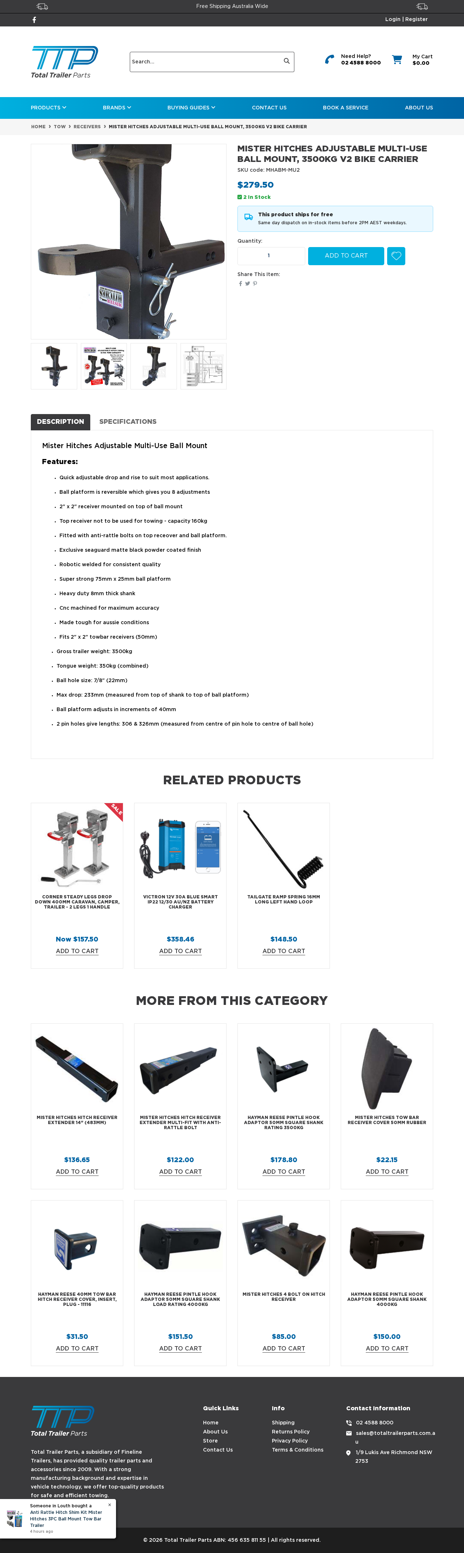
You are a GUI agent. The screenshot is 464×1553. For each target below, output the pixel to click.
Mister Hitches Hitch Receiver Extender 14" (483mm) (77, 1120)
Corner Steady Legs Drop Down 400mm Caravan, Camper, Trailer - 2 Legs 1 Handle (77, 902)
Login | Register (406, 19)
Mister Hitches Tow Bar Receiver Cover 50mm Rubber (387, 1120)
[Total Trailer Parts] (65, 62)
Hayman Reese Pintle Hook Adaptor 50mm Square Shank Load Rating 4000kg (180, 1300)
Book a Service (345, 108)
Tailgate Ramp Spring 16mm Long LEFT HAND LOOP (283, 899)
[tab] (60, 422)
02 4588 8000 (361, 63)
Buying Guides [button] (189, 108)
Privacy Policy (290, 1441)
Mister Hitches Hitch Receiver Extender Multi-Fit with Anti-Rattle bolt (180, 1123)
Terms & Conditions (297, 1450)
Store (210, 1441)
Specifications (128, 422)
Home (211, 1423)
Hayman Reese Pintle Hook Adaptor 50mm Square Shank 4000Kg (387, 1300)
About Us (419, 108)
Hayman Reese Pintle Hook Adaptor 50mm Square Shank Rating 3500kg (283, 1123)
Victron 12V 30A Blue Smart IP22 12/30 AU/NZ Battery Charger (180, 902)
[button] (396, 256)
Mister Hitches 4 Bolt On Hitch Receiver (284, 1297)
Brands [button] (115, 108)
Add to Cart (346, 256)
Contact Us (269, 108)
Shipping (283, 1423)
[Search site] (286, 62)
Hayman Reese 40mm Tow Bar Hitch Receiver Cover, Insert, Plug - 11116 (77, 1300)
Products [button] (46, 108)
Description (60, 422)
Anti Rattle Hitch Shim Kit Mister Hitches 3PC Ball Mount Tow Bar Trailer (66, 1519)
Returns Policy (291, 1432)
